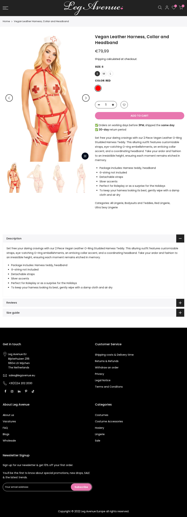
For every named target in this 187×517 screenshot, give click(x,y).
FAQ (5, 428)
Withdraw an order (107, 367)
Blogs (6, 434)
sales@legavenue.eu (22, 375)
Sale (97, 440)
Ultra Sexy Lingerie (106, 207)
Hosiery (99, 428)
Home (6, 21)
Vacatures (9, 421)
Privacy (99, 374)
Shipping (100, 59)
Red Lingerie (162, 203)
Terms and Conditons (109, 387)
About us (8, 415)
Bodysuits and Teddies (139, 203)
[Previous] (9, 98)
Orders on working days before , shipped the (136, 125)
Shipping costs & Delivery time (114, 355)
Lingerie (100, 434)
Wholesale (9, 440)
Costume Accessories (109, 421)
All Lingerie (116, 203)
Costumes (101, 415)
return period (112, 129)
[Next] (85, 98)
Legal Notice (102, 380)
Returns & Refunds (107, 361)
